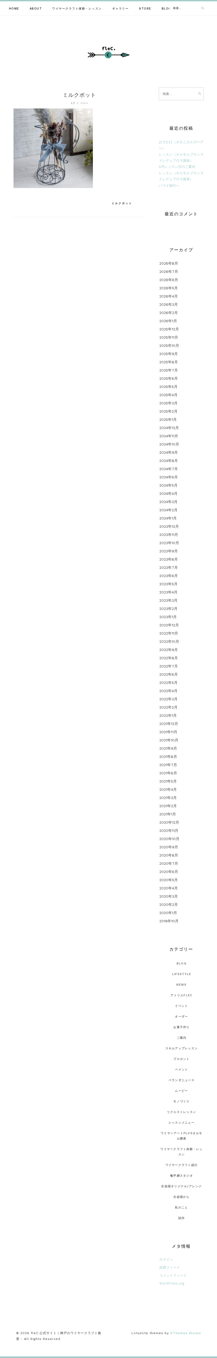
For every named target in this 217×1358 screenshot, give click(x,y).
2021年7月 (168, 765)
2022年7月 (168, 666)
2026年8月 (168, 263)
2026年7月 (168, 271)
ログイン (166, 1259)
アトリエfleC (181, 995)
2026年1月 (168, 321)
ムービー (181, 1091)
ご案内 (182, 1038)
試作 (181, 1218)
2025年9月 (168, 354)
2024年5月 (168, 485)
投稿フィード (169, 1267)
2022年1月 (168, 715)
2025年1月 (168, 419)
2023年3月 (168, 600)
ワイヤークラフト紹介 (181, 1165)
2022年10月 (169, 641)
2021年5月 (168, 781)
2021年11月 (168, 732)
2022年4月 (168, 691)
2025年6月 (168, 378)
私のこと (181, 1207)
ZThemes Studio (185, 1333)
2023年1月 (168, 617)
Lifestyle (181, 974)
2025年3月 (168, 403)
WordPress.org (171, 1283)
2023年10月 (169, 543)
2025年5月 (168, 387)
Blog (166, 8)
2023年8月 (168, 559)
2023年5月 (168, 584)
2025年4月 (168, 395)
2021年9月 (168, 748)
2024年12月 (169, 428)
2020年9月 (168, 847)
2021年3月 (168, 798)
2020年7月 (168, 863)
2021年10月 (168, 740)
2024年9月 (168, 452)
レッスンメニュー (182, 1122)
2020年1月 (168, 913)
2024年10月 (169, 444)
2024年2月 (168, 510)
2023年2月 (168, 608)
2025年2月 (168, 411)
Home (14, 8)
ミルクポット (122, 203)
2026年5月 (168, 288)
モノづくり (181, 1101)
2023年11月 (168, 534)
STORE (145, 8)
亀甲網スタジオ (181, 1175)
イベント (181, 1006)
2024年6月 (168, 477)
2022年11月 (168, 633)
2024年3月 (168, 502)
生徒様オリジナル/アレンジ (181, 1186)
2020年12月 (169, 822)
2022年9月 (168, 650)
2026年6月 (168, 280)
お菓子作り (181, 1027)
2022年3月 (168, 699)
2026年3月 (168, 304)
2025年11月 (168, 337)
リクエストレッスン (181, 1112)
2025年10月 (169, 345)
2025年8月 (168, 362)
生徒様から (181, 1197)
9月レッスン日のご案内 (177, 167)
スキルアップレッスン (181, 1048)
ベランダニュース (182, 1080)
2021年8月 (168, 756)
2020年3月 (168, 896)
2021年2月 (168, 806)
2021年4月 (168, 789)
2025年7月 (168, 370)
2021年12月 (168, 724)
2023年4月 (168, 592)
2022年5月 (168, 682)
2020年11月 (168, 830)
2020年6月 (168, 872)
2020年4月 (168, 888)
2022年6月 (168, 674)
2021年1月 (167, 814)
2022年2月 (168, 707)
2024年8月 (168, 461)
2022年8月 (168, 658)
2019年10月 (169, 921)
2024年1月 (168, 518)
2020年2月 (168, 904)
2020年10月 (169, 839)
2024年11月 (168, 436)
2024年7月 (168, 469)
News (181, 984)
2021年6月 (168, 773)
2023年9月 (168, 551)
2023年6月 (168, 576)
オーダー (181, 1016)
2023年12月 (169, 526)
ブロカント (181, 1059)
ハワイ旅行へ (169, 185)
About (36, 8)
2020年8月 (168, 855)
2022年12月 (169, 625)
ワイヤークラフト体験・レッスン (77, 8)
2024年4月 (168, 493)
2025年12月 (169, 329)
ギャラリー (120, 8)
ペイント (181, 1069)
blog (182, 963)
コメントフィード (173, 1275)
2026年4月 (168, 296)
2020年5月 (168, 880)
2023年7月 (168, 567)
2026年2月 (168, 313)
